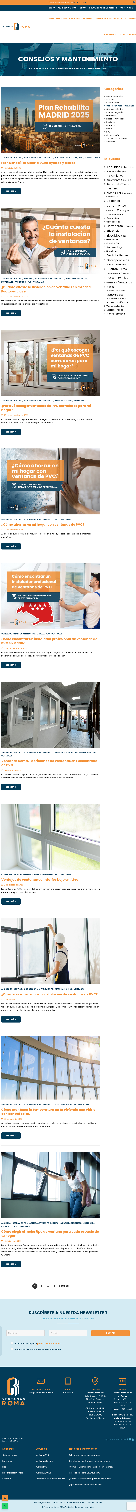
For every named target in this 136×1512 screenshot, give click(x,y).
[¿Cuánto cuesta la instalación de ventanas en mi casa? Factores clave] (50, 241)
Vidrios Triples (115, 309)
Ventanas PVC (42, 1455)
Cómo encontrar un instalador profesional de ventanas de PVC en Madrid (49, 641)
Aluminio (28, 278)
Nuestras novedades (66, 157)
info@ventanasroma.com (41, 1392)
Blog (4, 1467)
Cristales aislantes (76, 278)
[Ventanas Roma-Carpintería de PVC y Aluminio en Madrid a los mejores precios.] (16, 26)
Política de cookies (75, 1502)
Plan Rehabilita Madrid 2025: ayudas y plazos (38, 163)
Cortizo (129, 226)
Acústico (129, 167)
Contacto (6, 1478)
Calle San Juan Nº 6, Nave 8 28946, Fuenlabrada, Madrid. (95, 1414)
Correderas (115, 226)
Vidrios (110, 286)
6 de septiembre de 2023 (15, 648)
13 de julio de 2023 (12, 999)
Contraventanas (115, 214)
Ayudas (128, 193)
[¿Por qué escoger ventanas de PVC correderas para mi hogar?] (50, 363)
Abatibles (113, 167)
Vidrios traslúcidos (115, 306)
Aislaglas (121, 171)
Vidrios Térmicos (116, 313)
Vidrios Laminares (116, 298)
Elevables (113, 236)
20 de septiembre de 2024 (16, 296)
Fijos (125, 236)
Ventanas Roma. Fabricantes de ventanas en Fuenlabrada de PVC (49, 763)
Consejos (123, 210)
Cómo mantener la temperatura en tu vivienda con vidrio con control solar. (48, 1111)
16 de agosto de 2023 (14, 770)
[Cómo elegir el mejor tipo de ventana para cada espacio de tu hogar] (50, 1185)
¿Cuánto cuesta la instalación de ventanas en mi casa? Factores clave (46, 289)
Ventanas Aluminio (44, 1461)
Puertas (109, 128)
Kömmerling (114, 247)
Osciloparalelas (118, 260)
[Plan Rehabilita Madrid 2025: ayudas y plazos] (50, 120)
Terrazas (126, 273)
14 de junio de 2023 (13, 1241)
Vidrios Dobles (115, 294)
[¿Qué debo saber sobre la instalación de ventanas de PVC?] (50, 951)
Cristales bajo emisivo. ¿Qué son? (84, 1473)
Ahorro (110, 171)
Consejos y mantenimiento (38, 157)
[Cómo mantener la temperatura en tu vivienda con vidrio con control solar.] (50, 1068)
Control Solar (113, 218)
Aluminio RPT (114, 192)
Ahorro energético (11, 157)
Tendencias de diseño (116, 138)
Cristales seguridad (115, 112)
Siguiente (64, 1286)
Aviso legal (39, 1502)
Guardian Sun (113, 243)
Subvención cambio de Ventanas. (84, 1455)
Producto (20, 282)
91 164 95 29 (68, 1392)
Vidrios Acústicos (116, 290)
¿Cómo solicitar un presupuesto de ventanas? (90, 1478)
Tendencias (112, 273)
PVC (81, 157)
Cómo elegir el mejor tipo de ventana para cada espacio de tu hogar (50, 1233)
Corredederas (113, 222)
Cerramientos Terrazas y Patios (50, 1478)
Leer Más (11, 191)
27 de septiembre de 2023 (16, 415)
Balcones (113, 201)
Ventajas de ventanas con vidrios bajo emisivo (39, 879)
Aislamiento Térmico (119, 184)
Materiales (7, 282)
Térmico (123, 277)
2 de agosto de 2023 (13, 885)
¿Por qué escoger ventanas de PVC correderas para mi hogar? (46, 408)
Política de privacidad (55, 1502)
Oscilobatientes (118, 255)
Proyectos (7, 1461)
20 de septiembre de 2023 (16, 529)
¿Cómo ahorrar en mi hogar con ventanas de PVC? (42, 524)
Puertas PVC (41, 1467)
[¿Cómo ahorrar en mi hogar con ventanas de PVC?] (50, 481)
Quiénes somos (9, 1455)
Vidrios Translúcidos (117, 302)
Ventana (110, 282)
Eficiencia (113, 231)
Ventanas (38, 282)
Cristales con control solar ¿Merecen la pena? (90, 1461)
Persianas (110, 122)
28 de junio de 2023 (13, 1119)
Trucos (110, 277)
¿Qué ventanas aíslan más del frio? (85, 1484)
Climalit (110, 210)
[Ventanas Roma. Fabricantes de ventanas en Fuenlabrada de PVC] (50, 715)
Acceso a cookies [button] (94, 1502)
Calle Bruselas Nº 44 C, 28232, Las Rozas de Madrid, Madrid (95, 1399)
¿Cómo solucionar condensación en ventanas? (91, 1467)
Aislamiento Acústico (119, 180)
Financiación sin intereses (61, 2)
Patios (110, 264)
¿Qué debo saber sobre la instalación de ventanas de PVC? (49, 994)
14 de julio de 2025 (12, 168)
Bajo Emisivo (112, 196)
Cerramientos (20, 1223)
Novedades (112, 251)
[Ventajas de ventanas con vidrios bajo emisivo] (50, 837)
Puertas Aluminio (43, 1473)
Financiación (112, 239)
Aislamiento (115, 175)
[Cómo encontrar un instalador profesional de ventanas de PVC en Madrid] (50, 596)
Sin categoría (92, 157)
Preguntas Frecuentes (12, 1473)
